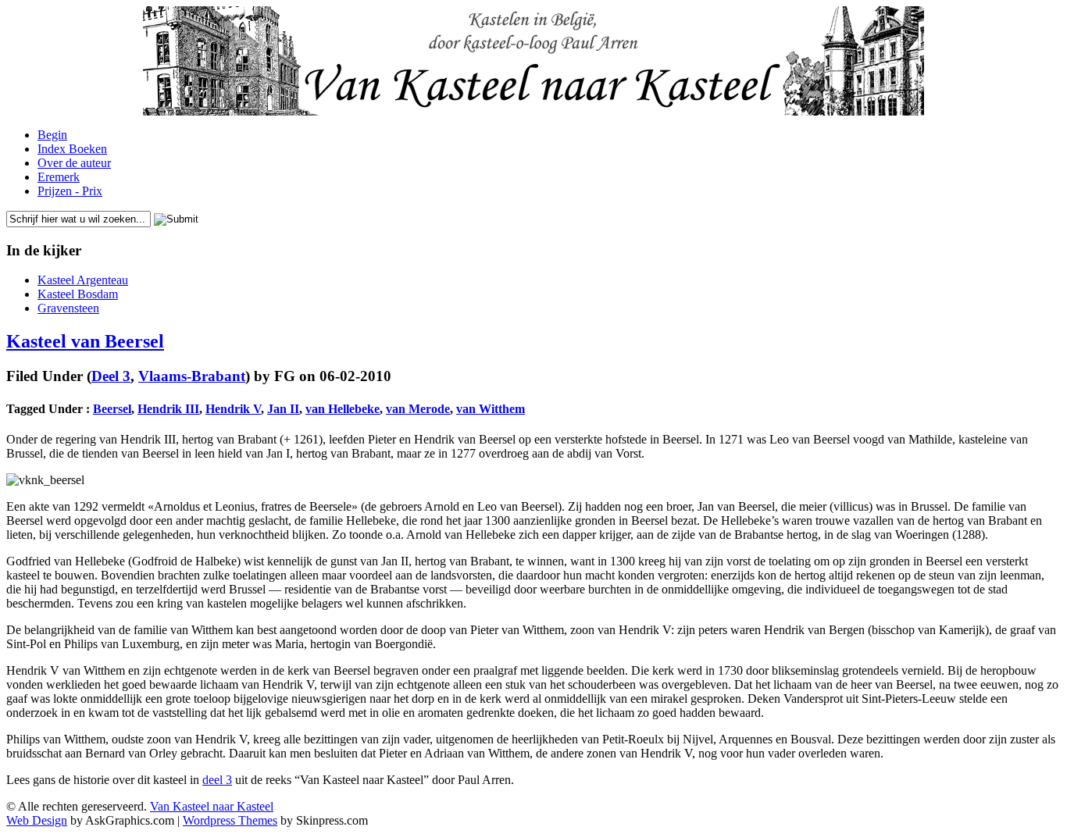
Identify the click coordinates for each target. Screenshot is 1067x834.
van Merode (418, 408)
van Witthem (490, 408)
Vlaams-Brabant (191, 376)
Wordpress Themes (230, 820)
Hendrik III (168, 408)
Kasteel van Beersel (85, 341)
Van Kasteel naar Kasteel (211, 806)
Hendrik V (233, 408)
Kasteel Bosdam (77, 294)
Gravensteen (68, 308)
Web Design (36, 820)
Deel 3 (110, 376)
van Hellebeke (342, 408)
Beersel (112, 408)
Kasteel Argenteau (82, 280)
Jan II (283, 408)
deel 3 (217, 779)
